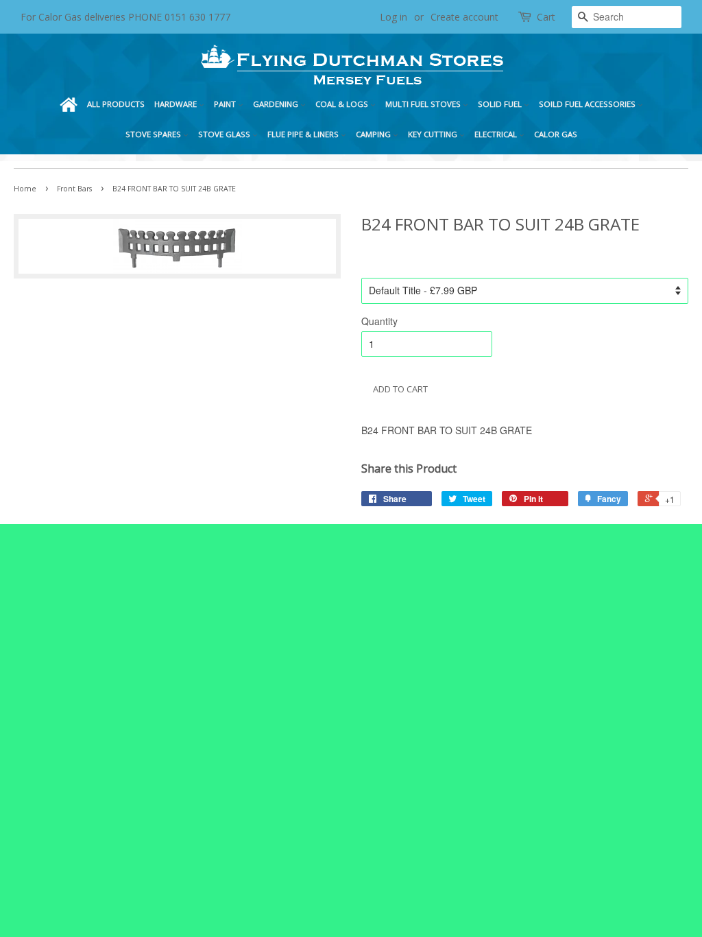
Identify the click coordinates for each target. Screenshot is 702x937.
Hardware (176, 104)
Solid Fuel (501, 104)
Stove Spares (154, 134)
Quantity (379, 321)
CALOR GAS (555, 134)
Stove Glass (225, 134)
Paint (226, 104)
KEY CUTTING (433, 134)
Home (68, 104)
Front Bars (74, 188)
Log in (393, 16)
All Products (116, 104)
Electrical (496, 134)
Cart (546, 16)
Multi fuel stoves (424, 104)
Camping (374, 134)
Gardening (276, 104)
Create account (464, 16)
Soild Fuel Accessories (588, 104)
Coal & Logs (342, 104)
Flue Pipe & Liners (304, 134)
